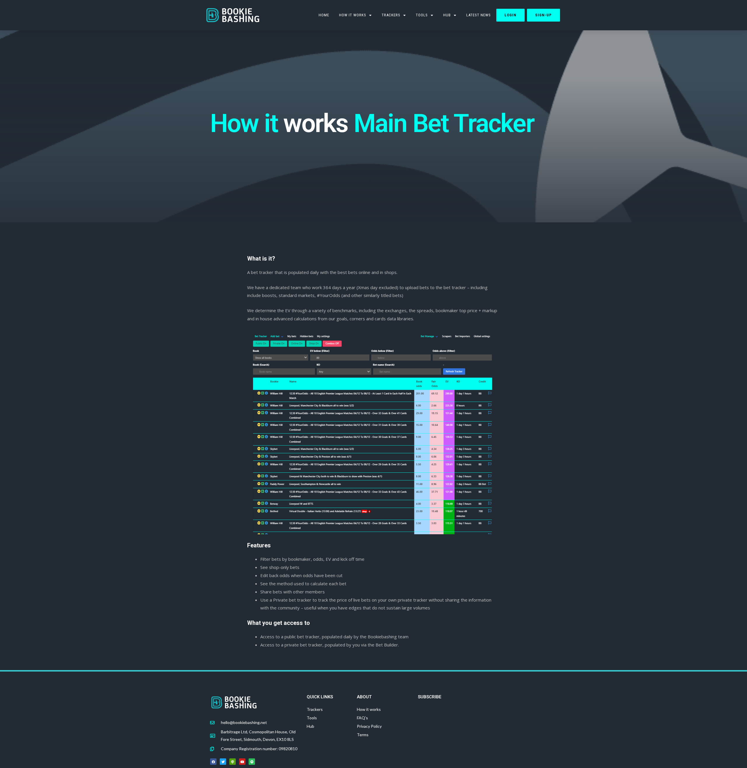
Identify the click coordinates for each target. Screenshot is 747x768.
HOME (324, 15)
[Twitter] (223, 761)
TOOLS (422, 15)
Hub (447, 15)
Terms (363, 734)
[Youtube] (242, 761)
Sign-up (543, 15)
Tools (312, 717)
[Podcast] (232, 761)
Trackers (391, 15)
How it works (352, 15)
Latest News (478, 15)
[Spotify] (252, 761)
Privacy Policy (369, 726)
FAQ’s (362, 717)
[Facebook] (213, 761)
